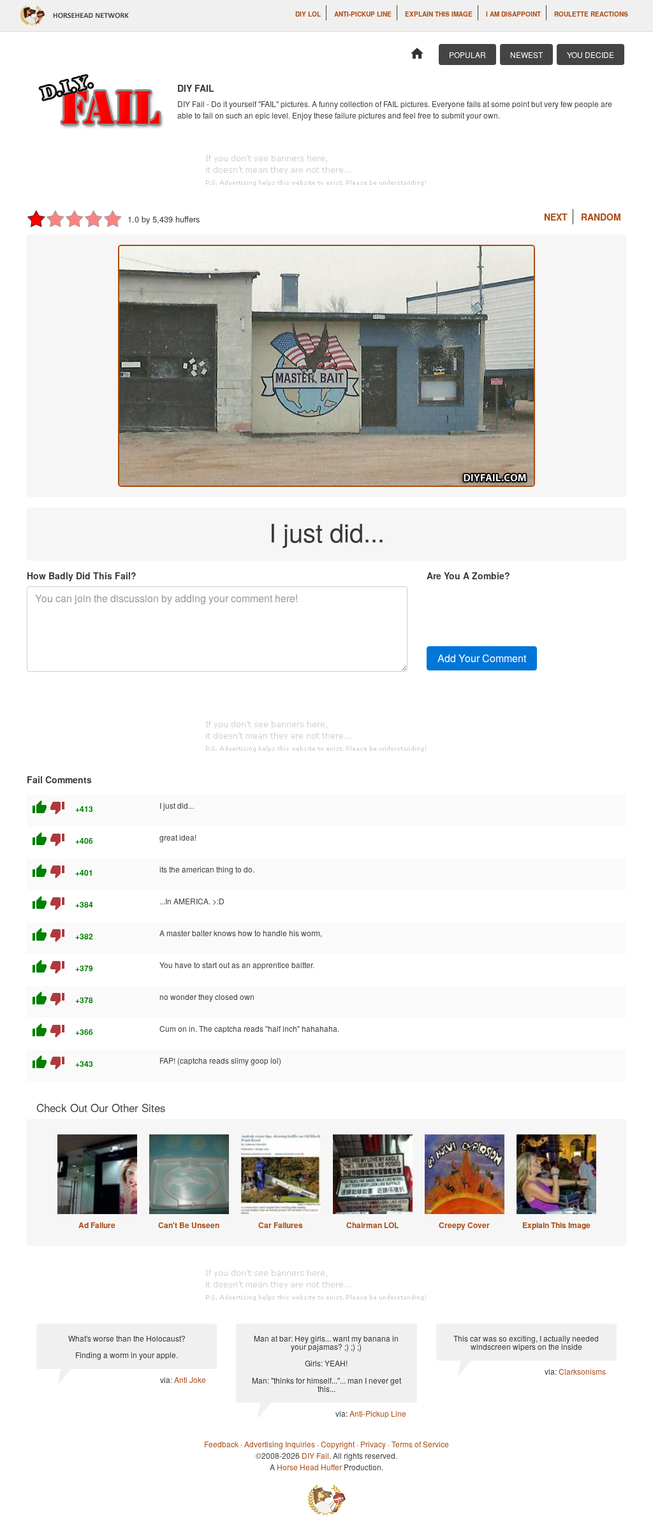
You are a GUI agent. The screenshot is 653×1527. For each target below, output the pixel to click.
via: (167, 1379)
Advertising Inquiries (279, 1443)
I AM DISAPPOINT (513, 14)
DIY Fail (315, 1455)
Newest (526, 54)
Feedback (221, 1443)
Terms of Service (420, 1443)
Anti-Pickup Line (363, 14)
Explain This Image (439, 14)
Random (601, 216)
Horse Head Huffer (309, 1466)
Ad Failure (96, 1225)
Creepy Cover (464, 1225)
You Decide (590, 54)
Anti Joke (190, 1379)
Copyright (338, 1443)
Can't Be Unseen (188, 1225)
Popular (467, 54)
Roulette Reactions (591, 14)
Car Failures (280, 1225)
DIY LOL (308, 14)
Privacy (373, 1443)
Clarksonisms (582, 1371)
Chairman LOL (372, 1225)
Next (556, 216)
